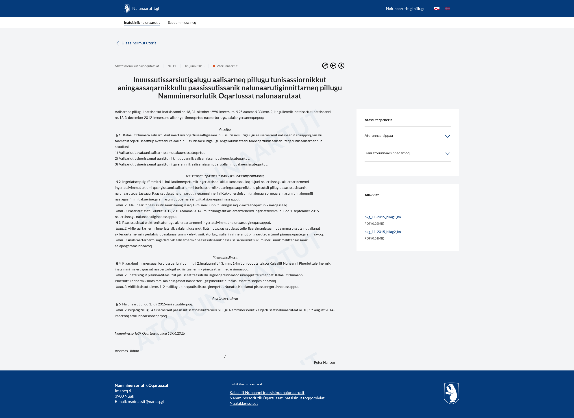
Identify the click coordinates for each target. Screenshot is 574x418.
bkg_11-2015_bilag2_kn (383, 231)
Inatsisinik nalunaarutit (142, 22)
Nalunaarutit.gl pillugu (406, 8)
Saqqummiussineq (182, 22)
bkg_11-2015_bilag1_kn (383, 217)
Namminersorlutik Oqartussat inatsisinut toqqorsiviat (277, 397)
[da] (447, 8)
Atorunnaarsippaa (379, 135)
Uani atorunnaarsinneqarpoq (387, 153)
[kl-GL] (436, 8)
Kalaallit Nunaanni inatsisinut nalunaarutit (267, 392)
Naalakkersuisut (244, 403)
